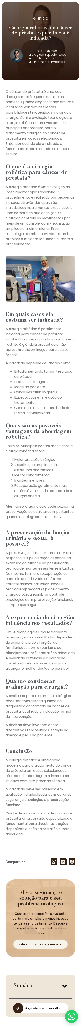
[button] (54, 861)
